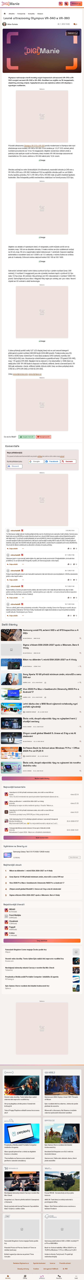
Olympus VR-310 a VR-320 (34, 146)
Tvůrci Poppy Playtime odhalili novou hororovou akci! (21, 1112)
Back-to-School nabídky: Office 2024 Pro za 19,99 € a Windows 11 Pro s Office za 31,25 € (60, 1249)
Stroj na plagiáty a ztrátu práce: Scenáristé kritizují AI (19, 1105)
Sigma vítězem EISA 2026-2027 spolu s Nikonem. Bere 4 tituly (51, 646)
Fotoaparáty (21, 14)
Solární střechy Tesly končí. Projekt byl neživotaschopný (59, 1255)
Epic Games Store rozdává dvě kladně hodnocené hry (27, 986)
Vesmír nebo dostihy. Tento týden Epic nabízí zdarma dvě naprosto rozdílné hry (20, 1098)
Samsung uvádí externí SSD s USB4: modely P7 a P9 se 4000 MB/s (62, 1242)
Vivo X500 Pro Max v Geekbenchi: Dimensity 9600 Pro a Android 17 (51, 690)
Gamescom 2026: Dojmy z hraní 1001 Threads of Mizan (61, 1098)
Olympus (40, 14)
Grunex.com (9, 961)
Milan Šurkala (12, 24)
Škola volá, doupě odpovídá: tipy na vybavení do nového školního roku (52, 764)
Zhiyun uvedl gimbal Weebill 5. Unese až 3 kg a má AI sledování (49, 734)
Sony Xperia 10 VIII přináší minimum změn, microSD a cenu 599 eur (52, 676)
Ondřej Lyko (26, 682)
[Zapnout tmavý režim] (66, 4)
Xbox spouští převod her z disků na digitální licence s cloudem (20, 1153)
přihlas (40, 456)
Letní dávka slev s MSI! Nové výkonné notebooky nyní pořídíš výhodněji (50, 705)
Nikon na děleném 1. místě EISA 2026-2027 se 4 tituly (50, 659)
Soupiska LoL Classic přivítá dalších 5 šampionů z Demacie (21, 1201)
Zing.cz (7, 952)
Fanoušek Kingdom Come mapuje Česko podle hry (25, 950)
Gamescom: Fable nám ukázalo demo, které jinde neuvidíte (61, 1159)
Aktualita (11, 14)
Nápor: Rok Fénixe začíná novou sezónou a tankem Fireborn (60, 1207)
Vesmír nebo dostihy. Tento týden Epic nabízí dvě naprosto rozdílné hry (34, 959)
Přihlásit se (76, 4)
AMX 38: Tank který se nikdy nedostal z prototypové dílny (59, 1201)
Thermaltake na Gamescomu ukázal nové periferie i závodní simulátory (19, 1159)
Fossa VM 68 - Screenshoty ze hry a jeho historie (59, 1194)
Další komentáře (42, 838)
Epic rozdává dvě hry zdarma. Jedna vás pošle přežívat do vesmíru (61, 1105)
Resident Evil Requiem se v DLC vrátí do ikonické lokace (59, 1153)
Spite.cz (8, 988)
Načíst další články (42, 778)
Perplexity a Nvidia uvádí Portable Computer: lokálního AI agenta (31, 977)
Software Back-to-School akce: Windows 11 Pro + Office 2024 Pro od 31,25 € (51, 749)
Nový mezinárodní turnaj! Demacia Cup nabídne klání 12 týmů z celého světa (21, 1207)
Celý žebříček (42, 941)
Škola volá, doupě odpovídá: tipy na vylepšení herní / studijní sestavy (50, 720)
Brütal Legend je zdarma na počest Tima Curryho (19, 1255)
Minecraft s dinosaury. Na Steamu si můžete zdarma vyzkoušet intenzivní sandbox (60, 1112)
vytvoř (62, 456)
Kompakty (31, 14)
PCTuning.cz (9, 979)
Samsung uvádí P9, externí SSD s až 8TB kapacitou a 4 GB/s (50, 631)
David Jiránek (27, 726)
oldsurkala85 (15, 531)
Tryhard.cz (9, 970)
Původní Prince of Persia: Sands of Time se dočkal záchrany (20, 1249)
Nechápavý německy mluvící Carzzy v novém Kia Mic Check (29, 968)
